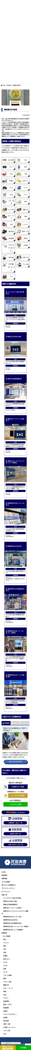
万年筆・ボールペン (9, 1027)
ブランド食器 (7, 975)
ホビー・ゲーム (8, 988)
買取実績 (9, 85)
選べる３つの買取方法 (8, 885)
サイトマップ (6, 891)
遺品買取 (6, 1001)
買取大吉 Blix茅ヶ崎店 (10, 901)
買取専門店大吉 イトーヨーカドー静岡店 (15, 926)
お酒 (4, 995)
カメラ (5, 962)
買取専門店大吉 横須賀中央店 (12, 923)
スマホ (5, 965)
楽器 (4, 991)
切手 (4, 949)
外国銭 (5, 1017)
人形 (4, 1034)
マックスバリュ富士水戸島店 (12, 898)
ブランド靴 (6, 1030)
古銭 (4, 952)
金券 (4, 969)
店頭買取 (7, 723)
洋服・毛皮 (6, 1024)
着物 (4, 978)
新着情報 (4, 875)
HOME (3, 85)
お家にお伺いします (14, 845)
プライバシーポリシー (8, 888)
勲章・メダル (7, 1004)
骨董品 (5, 956)
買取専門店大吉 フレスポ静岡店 (13, 930)
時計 (4, 946)
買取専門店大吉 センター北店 (12, 917)
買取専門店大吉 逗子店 (10, 920)
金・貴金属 (6, 936)
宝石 (4, 939)
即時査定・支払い (14, 823)
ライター (6, 998)
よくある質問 (6, 882)
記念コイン (6, 959)
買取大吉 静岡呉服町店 (10, 904)
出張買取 (26, 723)
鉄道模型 (6, 1008)
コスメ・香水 (7, 982)
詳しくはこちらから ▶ (15, 761)
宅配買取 (16, 723)
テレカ (5, 972)
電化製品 (6, 1021)
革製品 (5, 1011)
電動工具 (6, 985)
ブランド (6, 943)
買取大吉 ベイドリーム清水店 (12, 908)
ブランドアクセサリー (10, 1014)
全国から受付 (14, 834)
